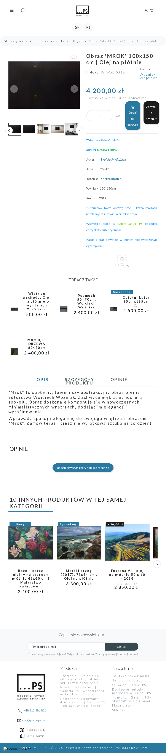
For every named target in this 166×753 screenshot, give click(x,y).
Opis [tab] (42, 379)
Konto (146, 10)
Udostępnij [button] (122, 265)
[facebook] (77, 27)
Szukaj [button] (22, 10)
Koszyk (152, 10)
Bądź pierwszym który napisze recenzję (83, 467)
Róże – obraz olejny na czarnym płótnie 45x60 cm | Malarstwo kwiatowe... (30, 578)
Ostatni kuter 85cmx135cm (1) (136, 301)
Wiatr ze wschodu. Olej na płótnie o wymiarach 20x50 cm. (37, 301)
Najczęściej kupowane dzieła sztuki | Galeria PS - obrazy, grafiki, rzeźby (82, 702)
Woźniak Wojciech (149, 76)
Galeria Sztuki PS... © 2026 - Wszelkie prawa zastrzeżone (66, 748)
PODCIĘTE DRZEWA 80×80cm (37, 343)
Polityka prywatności (130, 676)
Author (146, 69)
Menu (11, 10)
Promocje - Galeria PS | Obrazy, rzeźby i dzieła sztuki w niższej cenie (81, 679)
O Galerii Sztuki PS (129, 685)
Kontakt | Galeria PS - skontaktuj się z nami (132, 699)
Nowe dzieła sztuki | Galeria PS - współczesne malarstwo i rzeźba (82, 690)
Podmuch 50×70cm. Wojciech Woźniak (86, 301)
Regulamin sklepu (127, 680)
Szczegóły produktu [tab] (79, 381)
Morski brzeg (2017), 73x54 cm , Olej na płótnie (79, 574)
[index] (82, 10)
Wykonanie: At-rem (132, 748)
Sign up (121, 646)
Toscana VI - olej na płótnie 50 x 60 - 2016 (127, 574)
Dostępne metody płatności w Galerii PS (131, 691)
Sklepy (117, 710)
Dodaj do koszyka (133, 118)
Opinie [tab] (119, 379)
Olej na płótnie (111, 178)
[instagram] (88, 27)
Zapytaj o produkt (151, 113)
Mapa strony (123, 705)
